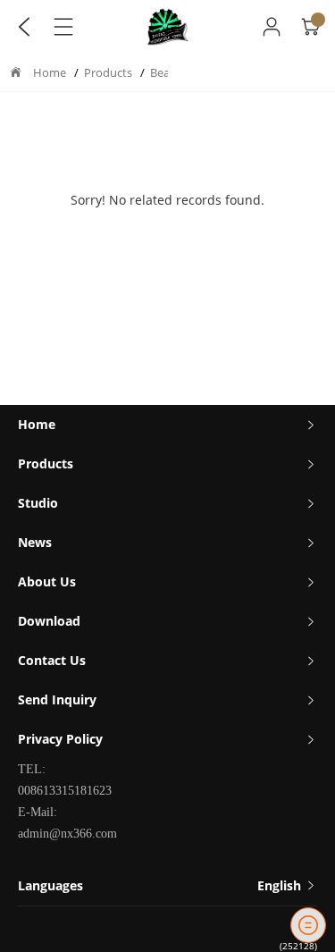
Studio (38, 502)
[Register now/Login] (271, 27)
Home (49, 72)
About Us (47, 581)
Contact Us (52, 660)
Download (49, 620)
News (35, 542)
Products (109, 72)
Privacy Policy (60, 738)
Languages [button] (161, 885)
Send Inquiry (57, 699)
